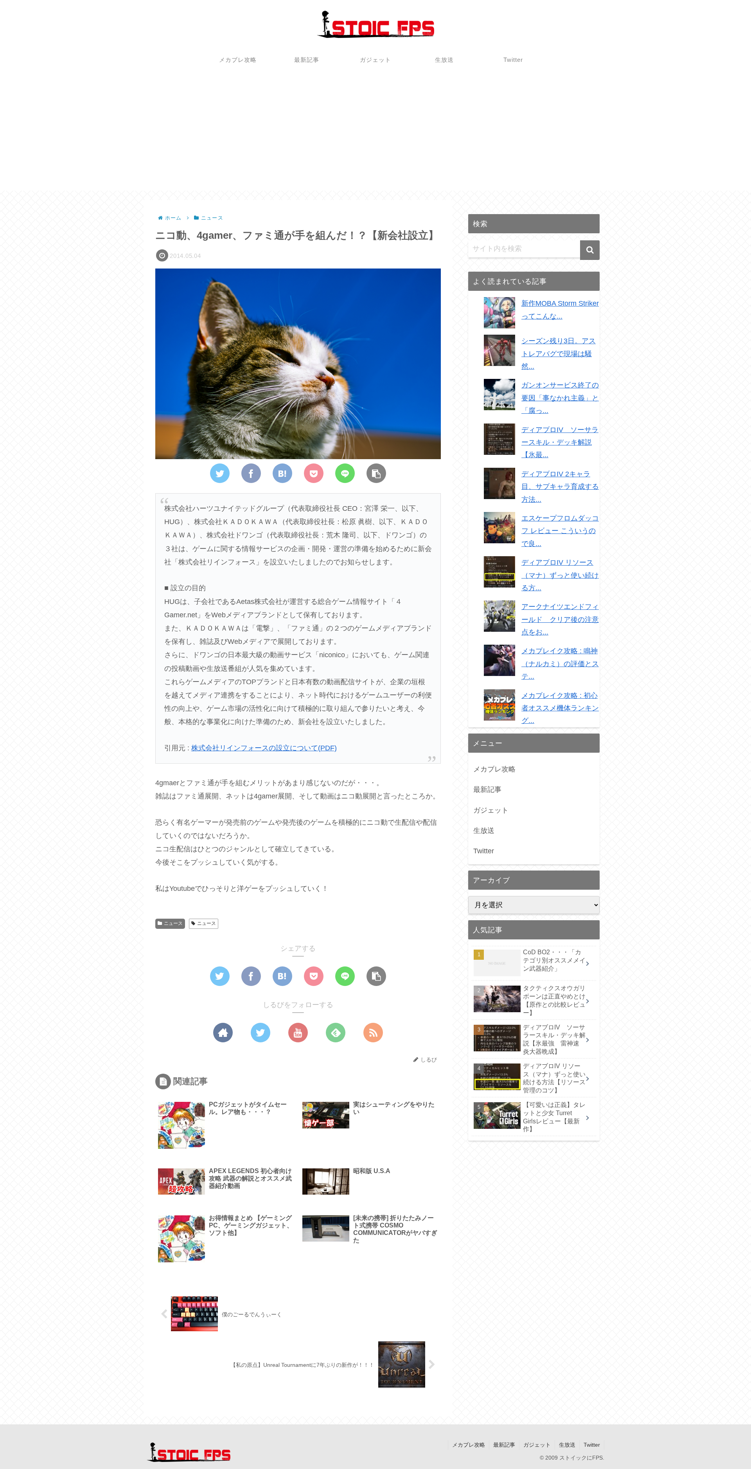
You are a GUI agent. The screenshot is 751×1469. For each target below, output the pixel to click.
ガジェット (490, 810)
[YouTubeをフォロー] (298, 1032)
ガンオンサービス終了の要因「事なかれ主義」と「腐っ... (560, 398)
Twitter (483, 851)
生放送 (483, 831)
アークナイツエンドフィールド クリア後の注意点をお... (560, 619)
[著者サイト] (223, 1032)
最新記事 (487, 789)
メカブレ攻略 (494, 769)
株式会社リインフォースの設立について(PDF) (264, 748)
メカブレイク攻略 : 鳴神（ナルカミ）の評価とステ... (560, 663)
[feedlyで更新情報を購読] (335, 1032)
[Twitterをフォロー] (260, 1032)
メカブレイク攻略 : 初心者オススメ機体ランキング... (560, 708)
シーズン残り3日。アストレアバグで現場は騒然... (558, 353)
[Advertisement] (375, 136)
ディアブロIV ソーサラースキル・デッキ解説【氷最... (559, 442)
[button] (590, 250)
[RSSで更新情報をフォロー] (373, 1032)
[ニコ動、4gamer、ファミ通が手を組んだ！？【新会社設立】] (282, 473)
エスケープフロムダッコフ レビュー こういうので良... (560, 531)
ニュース (173, 923)
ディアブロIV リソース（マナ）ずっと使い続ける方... (560, 575)
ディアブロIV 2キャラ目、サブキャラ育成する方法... (560, 486)
